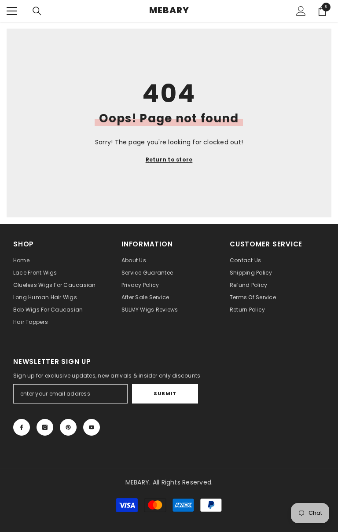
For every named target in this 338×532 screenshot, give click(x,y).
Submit (165, 393)
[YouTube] (91, 427)
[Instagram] (45, 427)
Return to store (169, 159)
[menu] (12, 11)
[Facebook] (21, 427)
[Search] (37, 11)
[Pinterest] (68, 427)
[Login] (301, 11)
